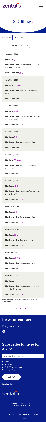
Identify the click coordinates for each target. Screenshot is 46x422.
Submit (11, 377)
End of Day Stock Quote (14, 367)
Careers (23, 418)
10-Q (16, 235)
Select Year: (6, 38)
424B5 (17, 111)
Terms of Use (24, 414)
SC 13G (17, 258)
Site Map (35, 414)
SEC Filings (9, 364)
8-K (15, 137)
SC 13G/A (18, 85)
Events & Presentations (14, 370)
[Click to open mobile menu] (40, 5)
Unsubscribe (7, 384)
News (7, 361)
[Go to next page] (34, 309)
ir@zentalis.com (12, 326)
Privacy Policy (10, 414)
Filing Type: (6, 45)
